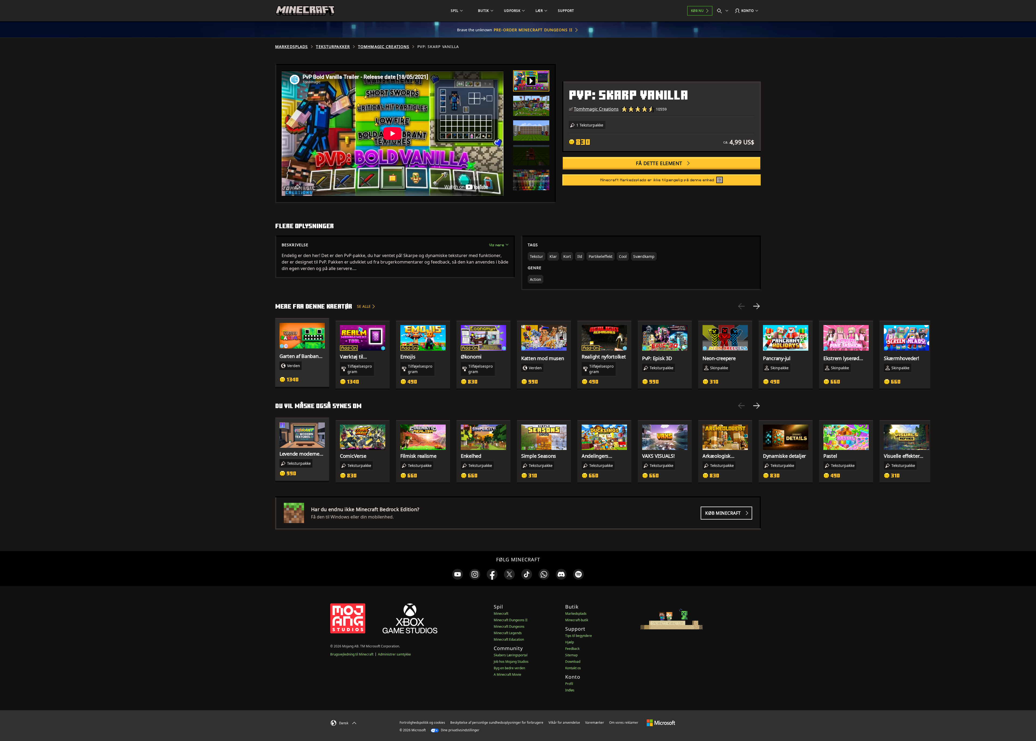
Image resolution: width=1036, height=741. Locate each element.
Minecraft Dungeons (509, 626)
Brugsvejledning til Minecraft (351, 654)
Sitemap (571, 655)
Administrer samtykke (394, 654)
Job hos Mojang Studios (511, 661)
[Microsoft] (661, 722)
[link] (457, 574)
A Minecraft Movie (507, 674)
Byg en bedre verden (509, 668)
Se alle (364, 306)
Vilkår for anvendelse (564, 722)
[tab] (531, 80)
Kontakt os (573, 668)
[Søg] (724, 11)
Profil (569, 683)
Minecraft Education (509, 639)
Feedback (572, 648)
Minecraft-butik (576, 620)
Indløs (569, 690)
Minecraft (501, 613)
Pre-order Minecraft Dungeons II (533, 29)
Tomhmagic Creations (383, 46)
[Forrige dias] (741, 306)
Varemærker (594, 722)
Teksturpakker (333, 46)
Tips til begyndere (578, 635)
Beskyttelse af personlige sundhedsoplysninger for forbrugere (496, 722)
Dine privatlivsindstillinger (459, 730)
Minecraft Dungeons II (510, 620)
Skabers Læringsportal (510, 655)
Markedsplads (291, 46)
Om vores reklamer (623, 722)
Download (572, 661)
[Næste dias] (756, 306)
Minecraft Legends (508, 633)
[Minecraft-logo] (305, 11)
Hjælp (569, 642)
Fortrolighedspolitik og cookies (422, 722)
